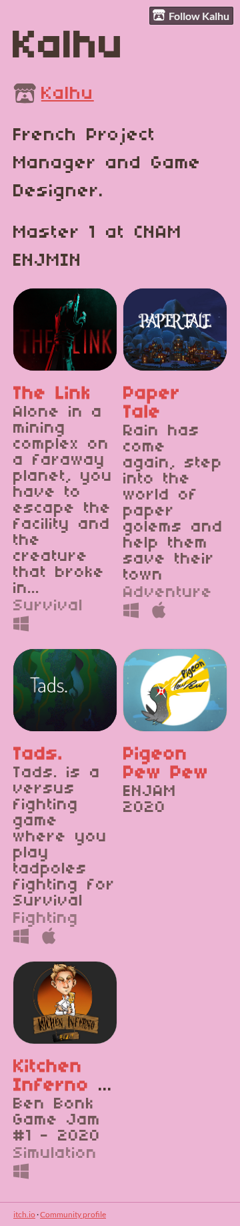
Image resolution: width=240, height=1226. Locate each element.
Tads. (38, 754)
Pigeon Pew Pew (166, 764)
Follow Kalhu (199, 15)
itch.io (24, 1214)
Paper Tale (152, 403)
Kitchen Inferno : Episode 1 (58, 1086)
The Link (52, 394)
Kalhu (67, 94)
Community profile (73, 1214)
